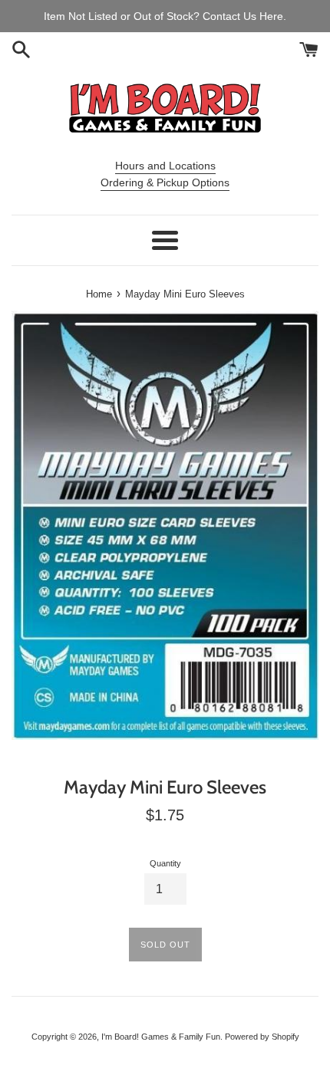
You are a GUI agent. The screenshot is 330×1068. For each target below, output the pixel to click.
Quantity (165, 863)
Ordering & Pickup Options (165, 182)
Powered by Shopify (262, 1036)
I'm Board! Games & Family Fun (160, 1036)
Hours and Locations (165, 165)
